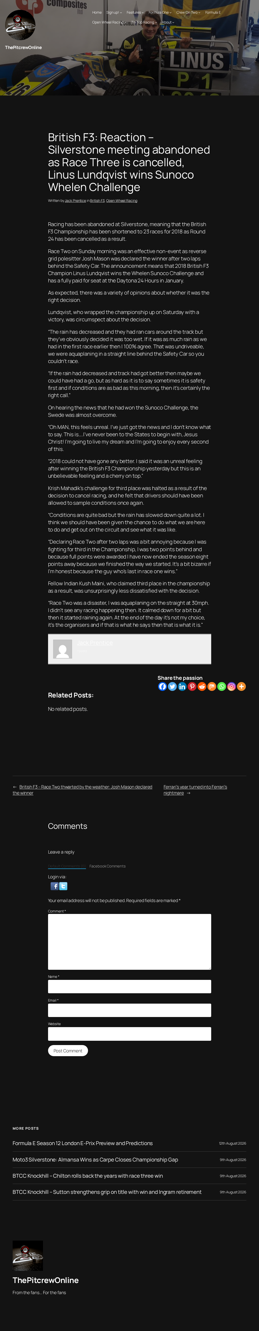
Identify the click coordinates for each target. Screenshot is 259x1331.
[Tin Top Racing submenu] (156, 22)
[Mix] (211, 686)
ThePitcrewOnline (23, 47)
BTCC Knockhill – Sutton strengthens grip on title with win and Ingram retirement (107, 1192)
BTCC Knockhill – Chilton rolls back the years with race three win (88, 1176)
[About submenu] (173, 22)
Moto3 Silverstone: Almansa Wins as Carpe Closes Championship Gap (95, 1160)
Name (53, 976)
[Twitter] (172, 686)
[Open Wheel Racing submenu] (125, 22)
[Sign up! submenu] (121, 12)
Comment (57, 911)
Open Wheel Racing (121, 200)
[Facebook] (162, 686)
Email (53, 1000)
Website (54, 1023)
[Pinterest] (192, 686)
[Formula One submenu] (170, 12)
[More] (241, 686)
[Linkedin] (182, 686)
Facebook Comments (107, 865)
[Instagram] (231, 686)
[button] (55, 886)
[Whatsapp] (221, 686)
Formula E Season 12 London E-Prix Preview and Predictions (83, 1143)
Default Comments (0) (67, 865)
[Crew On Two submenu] (199, 12)
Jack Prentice (75, 200)
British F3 (97, 200)
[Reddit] (202, 686)
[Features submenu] (143, 12)
